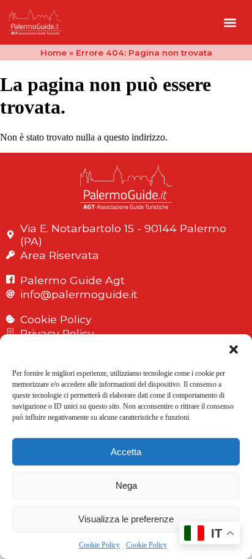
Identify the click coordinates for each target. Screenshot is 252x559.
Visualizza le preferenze (126, 519)
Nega (126, 485)
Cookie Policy (99, 545)
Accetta (126, 452)
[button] (234, 349)
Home (53, 52)
